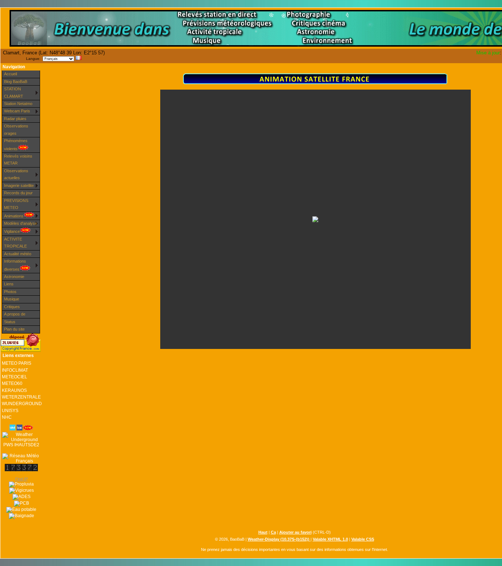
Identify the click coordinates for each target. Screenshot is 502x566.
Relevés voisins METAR (18, 159)
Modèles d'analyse (20, 223)
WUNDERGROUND (21, 403)
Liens (9, 284)
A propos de (14, 314)
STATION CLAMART (13, 92)
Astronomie (14, 276)
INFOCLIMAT (15, 370)
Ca (273, 532)
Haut (263, 532)
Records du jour (18, 193)
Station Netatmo (18, 103)
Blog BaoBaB (15, 81)
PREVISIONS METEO (16, 204)
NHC (7, 417)
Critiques (12, 306)
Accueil (10, 74)
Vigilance (12, 231)
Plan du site (14, 329)
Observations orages (16, 129)
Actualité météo (17, 254)
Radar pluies (15, 118)
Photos (10, 291)
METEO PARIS (16, 363)
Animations (14, 216)
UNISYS (10, 410)
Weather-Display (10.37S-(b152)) (279, 539)
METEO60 (12, 383)
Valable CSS (362, 539)
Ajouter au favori (295, 532)
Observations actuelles (16, 174)
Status (9, 322)
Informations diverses (15, 265)
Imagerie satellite (19, 185)
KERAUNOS (14, 390)
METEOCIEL (14, 376)
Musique (11, 299)
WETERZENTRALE (21, 397)
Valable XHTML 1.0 (330, 539)
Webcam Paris (17, 111)
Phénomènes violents (16, 144)
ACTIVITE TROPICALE (15, 242)
